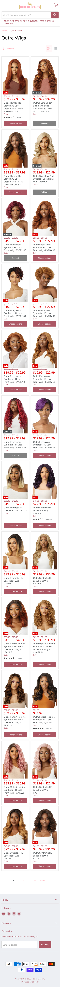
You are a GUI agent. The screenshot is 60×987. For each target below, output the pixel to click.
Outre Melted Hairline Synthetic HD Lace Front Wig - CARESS (14, 790)
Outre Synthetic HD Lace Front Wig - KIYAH (42, 790)
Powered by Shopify (30, 982)
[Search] (55, 15)
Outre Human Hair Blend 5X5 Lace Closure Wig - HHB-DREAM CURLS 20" (14, 180)
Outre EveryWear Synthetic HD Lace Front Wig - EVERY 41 (15, 313)
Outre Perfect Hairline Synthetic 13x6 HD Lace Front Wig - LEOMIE (14, 648)
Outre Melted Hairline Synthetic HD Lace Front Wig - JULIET (44, 719)
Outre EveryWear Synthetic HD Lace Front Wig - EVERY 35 (44, 379)
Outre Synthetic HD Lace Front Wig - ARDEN (13, 855)
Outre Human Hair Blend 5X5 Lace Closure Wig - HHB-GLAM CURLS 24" (43, 107)
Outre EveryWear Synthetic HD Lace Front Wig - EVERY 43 (15, 247)
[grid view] (49, 48)
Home (4, 30)
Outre (6, 114)
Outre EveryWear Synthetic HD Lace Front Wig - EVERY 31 (15, 445)
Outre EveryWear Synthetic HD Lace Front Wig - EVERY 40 (44, 313)
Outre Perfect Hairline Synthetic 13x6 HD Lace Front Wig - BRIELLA (14, 721)
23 (35, 880)
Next (43, 880)
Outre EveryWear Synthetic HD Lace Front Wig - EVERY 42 (44, 247)
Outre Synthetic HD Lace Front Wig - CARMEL (13, 581)
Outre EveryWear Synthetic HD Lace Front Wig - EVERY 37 (15, 379)
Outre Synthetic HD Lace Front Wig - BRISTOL (42, 581)
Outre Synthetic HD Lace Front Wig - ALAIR (42, 855)
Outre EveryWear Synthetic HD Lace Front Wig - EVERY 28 (44, 445)
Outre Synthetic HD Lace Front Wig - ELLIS (15, 509)
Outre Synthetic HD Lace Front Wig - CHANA (42, 510)
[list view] (55, 48)
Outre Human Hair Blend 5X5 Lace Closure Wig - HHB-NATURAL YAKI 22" (14, 107)
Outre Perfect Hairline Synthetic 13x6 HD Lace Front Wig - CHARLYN (44, 648)
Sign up (45, 944)
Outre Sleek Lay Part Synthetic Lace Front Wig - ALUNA (43, 179)
